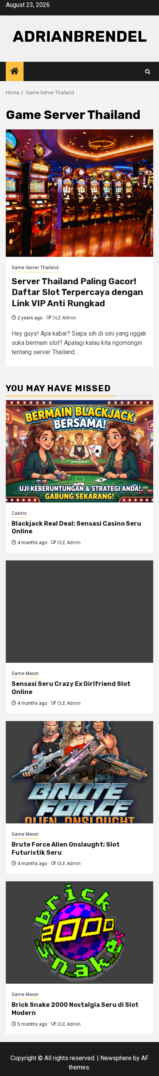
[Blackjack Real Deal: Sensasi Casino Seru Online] (79, 451)
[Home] (14, 71)
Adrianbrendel (80, 36)
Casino (19, 513)
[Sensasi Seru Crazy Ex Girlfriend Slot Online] (79, 611)
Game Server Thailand (35, 267)
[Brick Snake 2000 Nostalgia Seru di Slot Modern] (79, 932)
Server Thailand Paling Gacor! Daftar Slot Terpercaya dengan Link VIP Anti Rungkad (77, 292)
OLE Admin (64, 318)
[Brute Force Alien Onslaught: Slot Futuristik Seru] (79, 772)
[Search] (147, 71)
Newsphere (116, 1058)
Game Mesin (25, 673)
